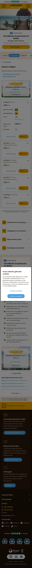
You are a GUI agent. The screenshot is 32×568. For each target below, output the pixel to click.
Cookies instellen (16, 291)
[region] (16, 284)
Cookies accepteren (16, 296)
